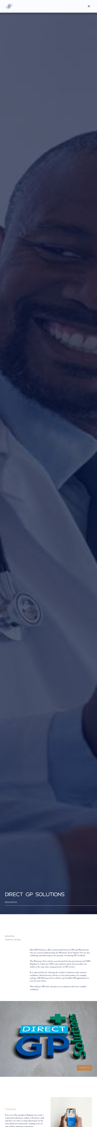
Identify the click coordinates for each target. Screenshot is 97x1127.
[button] (89, 6)
